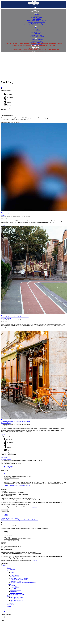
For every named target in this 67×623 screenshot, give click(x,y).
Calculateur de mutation (37, 39)
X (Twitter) (10, 97)
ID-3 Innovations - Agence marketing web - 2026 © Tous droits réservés (19, 520)
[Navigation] (30, 1)
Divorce (37, 14)
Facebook (9, 94)
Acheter (35, 13)
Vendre (35, 26)
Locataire (36, 16)
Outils (35, 38)
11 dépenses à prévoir (36, 17)
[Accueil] (32, 1)
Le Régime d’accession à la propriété (36, 20)
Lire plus (3, 225)
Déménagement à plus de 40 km (37, 22)
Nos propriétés (35, 11)
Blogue (9, 606)
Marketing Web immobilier (37, 36)
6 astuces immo (34, 3)
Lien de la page (8, 480)
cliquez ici (34, 507)
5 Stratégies (37, 30)
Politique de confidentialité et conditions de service (17, 485)
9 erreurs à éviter (37, 29)
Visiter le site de (10, 518)
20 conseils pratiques (36, 32)
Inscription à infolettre (9, 532)
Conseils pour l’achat (36, 23)
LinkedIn (9, 102)
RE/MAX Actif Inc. (6, 459)
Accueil (35, 10)
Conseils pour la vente (36, 35)
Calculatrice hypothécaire (36, 42)
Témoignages (35, 47)
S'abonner (3, 489)
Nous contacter (11, 603)
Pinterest (9, 99)
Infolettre (6, 531)
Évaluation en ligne (37, 41)
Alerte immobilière (15, 601)
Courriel (9, 105)
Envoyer (3, 543)
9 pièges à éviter (37, 19)
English (35, 1)
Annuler (3, 109)
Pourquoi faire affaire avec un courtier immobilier (37, 25)
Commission (37, 33)
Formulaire (7, 479)
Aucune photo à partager (7, 107)
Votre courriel (7, 537)
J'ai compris (4, 509)
